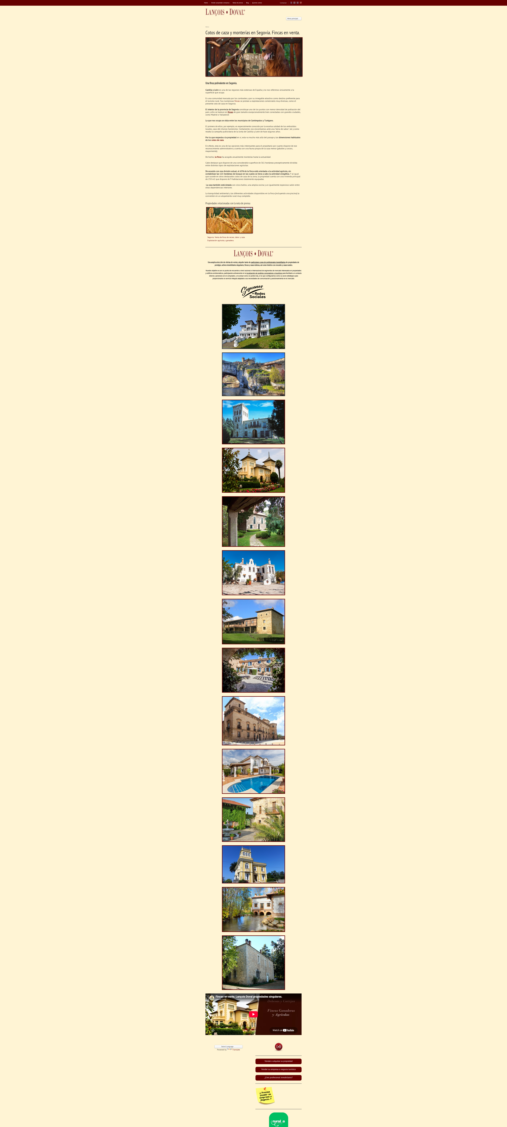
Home (206, 3)
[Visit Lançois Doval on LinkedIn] (298, 3)
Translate (236, 1050)
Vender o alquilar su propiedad (279, 1061)
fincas (237, 101)
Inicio (207, 27)
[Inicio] (225, 12)
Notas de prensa (238, 3)
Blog (247, 3)
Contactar (283, 3)
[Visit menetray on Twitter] (294, 3)
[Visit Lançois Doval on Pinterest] (301, 3)
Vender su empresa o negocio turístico (278, 1069)
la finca (218, 157)
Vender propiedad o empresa (220, 3)
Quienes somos (257, 3)
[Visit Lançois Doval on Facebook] (291, 3)
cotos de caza (218, 140)
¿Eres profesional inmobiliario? (279, 1077)
